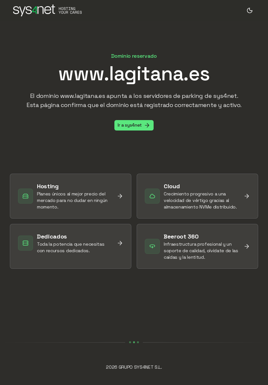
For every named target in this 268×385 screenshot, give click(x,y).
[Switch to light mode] (249, 10)
